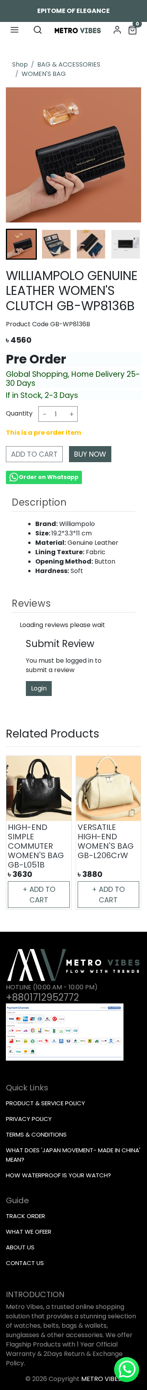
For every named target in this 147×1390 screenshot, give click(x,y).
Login (39, 688)
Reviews (31, 603)
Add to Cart (34, 454)
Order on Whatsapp (48, 477)
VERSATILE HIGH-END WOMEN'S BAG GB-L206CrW (106, 841)
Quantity (19, 413)
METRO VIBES (101, 1378)
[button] (56, 244)
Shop (20, 64)
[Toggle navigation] (14, 29)
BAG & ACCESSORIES (68, 64)
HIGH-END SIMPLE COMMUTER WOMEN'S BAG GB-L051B (36, 846)
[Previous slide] (20, 833)
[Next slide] (127, 244)
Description (39, 502)
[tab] (73, 502)
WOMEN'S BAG (44, 73)
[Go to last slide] (20, 244)
